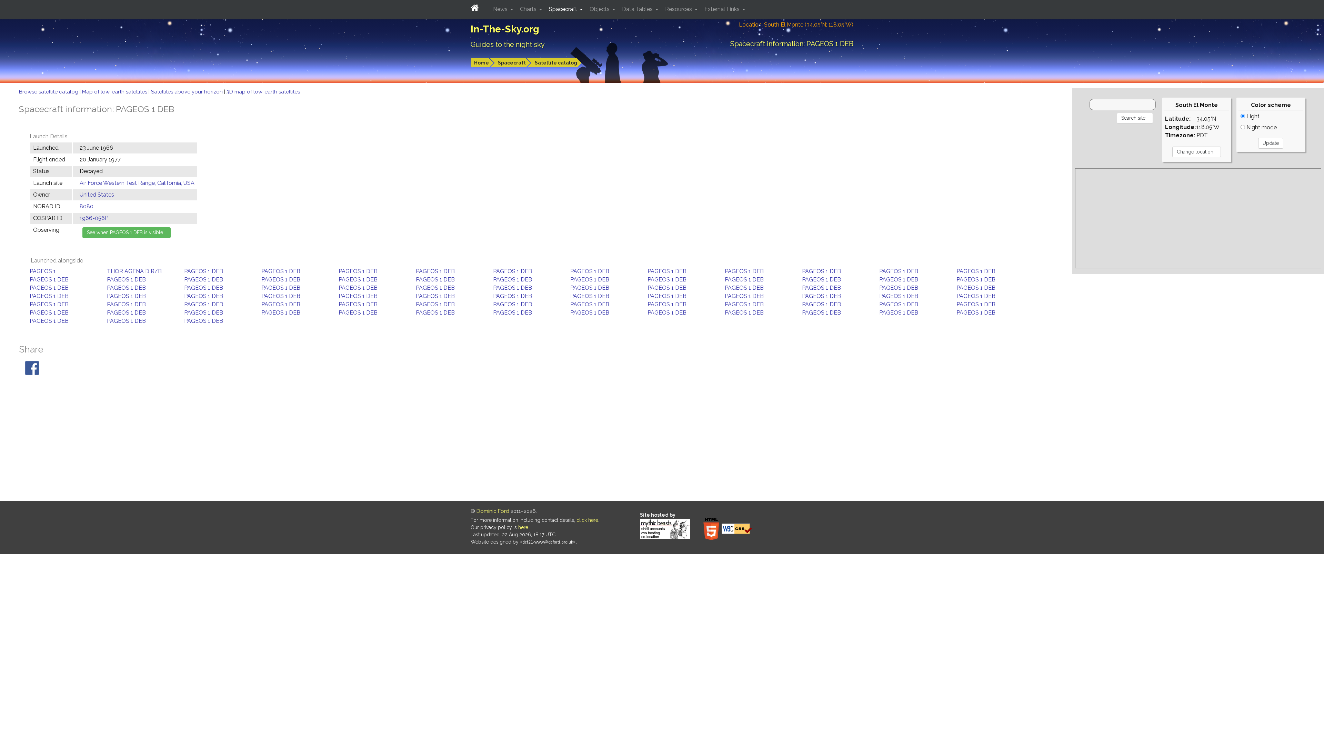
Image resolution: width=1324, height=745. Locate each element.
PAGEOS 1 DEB (203, 271)
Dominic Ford (493, 511)
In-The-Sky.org (505, 29)
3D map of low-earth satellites (263, 92)
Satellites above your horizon (187, 92)
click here (587, 520)
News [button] (501, 9)
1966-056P (94, 218)
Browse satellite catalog (49, 92)
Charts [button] (529, 9)
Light (1252, 116)
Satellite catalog (556, 63)
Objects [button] (600, 9)
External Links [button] (722, 9)
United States (97, 194)
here (523, 527)
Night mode (1261, 127)
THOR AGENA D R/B (134, 271)
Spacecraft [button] (564, 9)
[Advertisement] (1198, 218)
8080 (86, 206)
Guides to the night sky (508, 44)
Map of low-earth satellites (115, 92)
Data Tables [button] (638, 9)
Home (481, 63)
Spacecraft (512, 63)
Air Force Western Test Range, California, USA (137, 183)
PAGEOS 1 (43, 271)
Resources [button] (679, 9)
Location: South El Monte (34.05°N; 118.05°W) (796, 24)
